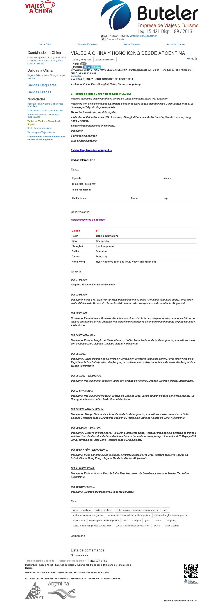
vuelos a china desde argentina (88, 515)
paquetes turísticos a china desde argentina (129, 515)
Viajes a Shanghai (50, 75)
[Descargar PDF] (196, 58)
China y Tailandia (35, 63)
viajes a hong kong (82, 509)
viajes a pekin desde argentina (104, 520)
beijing (157, 525)
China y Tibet (56, 60)
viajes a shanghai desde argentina (170, 515)
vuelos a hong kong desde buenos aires (92, 525)
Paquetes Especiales (88, 44)
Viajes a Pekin (34, 75)
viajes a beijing (172, 525)
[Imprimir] (193, 58)
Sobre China (45, 44)
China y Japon (42, 60)
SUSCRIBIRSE (100, 560)
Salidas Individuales (175, 44)
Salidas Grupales (131, 44)
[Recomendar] (190, 58)
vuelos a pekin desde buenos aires (132, 525)
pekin (165, 509)
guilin (147, 520)
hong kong (171, 520)
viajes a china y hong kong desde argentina (137, 509)
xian (125, 520)
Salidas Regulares (42, 84)
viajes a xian (79, 520)
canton (158, 520)
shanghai (136, 520)
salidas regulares (104, 509)
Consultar (76, 75)
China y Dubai (53, 57)
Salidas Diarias (39, 91)
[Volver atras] (188, 58)
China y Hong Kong (36, 57)
